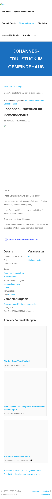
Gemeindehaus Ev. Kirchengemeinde (20, 304)
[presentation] (25, 342)
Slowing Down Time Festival (17, 361)
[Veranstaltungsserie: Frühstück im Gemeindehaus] (31, 460)
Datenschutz (44, 495)
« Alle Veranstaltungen (13, 86)
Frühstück (12, 294)
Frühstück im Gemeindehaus (17, 457)
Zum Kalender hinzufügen (21, 239)
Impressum (35, 491)
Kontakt (46, 491)
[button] (35, 35)
